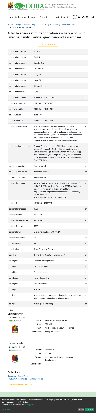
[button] (83, 17)
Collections (20, 17)
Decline (81, 409)
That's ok (89, 409)
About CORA (75, 17)
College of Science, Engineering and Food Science (27, 24)
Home (10, 17)
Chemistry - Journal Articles (63, 24)
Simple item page (48, 44)
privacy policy (30, 405)
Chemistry (45, 24)
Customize (6, 409)
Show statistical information (21, 384)
